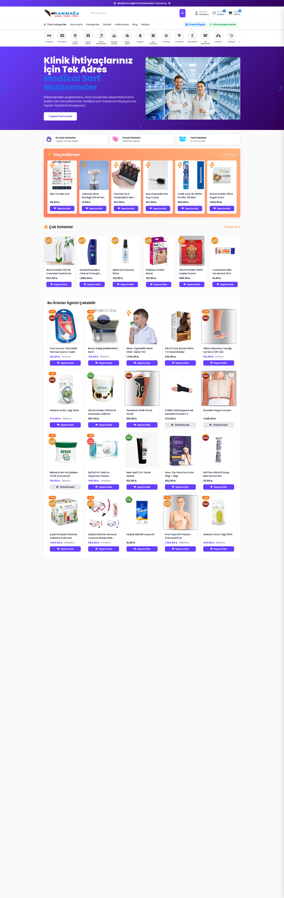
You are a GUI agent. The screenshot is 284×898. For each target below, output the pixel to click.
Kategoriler (92, 24)
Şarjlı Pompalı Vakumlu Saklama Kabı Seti (63, 536)
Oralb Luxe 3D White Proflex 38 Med (190, 195)
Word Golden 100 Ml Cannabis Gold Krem (58, 271)
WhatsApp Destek (224, 24)
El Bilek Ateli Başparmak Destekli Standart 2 (179, 412)
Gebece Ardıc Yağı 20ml (64, 410)
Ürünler (107, 24)
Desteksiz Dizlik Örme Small (139, 412)
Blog (135, 24)
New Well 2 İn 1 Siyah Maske (138, 474)
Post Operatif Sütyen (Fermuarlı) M (177, 536)
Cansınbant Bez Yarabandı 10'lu (221, 271)
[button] (281, 88)
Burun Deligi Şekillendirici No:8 (103, 350)
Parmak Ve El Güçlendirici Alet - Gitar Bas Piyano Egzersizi (124, 195)
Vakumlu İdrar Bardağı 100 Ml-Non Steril (93, 195)
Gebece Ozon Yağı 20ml (217, 534)
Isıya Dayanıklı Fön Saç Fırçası (157, 195)
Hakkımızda (122, 24)
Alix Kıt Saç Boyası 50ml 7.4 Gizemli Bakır (179, 350)
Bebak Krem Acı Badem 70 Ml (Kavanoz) (64, 474)
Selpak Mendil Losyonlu (140, 534)
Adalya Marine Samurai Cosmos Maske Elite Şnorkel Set (102, 536)
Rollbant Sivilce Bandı (155, 271)
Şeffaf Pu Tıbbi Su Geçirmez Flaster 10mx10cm (98, 474)
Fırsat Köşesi (197, 24)
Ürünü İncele (182, 424)
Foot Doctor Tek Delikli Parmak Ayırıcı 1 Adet (63, 350)
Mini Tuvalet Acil (59, 194)
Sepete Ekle (64, 208)
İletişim (145, 24)
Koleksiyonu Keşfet (60, 113)
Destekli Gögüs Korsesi (217, 410)
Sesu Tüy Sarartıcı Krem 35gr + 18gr (179, 474)
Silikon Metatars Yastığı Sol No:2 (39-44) (217, 350)
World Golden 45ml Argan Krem (221, 195)
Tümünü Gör (227, 154)
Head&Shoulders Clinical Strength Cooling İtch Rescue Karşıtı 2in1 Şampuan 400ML (92, 271)
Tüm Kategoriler (57, 24)
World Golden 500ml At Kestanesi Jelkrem (102, 412)
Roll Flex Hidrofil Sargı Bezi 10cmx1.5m (216, 474)
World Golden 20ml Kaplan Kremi (190, 271)
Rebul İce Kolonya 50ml (123, 271)
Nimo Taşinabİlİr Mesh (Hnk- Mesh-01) (139, 350)
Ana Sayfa (76, 24)
